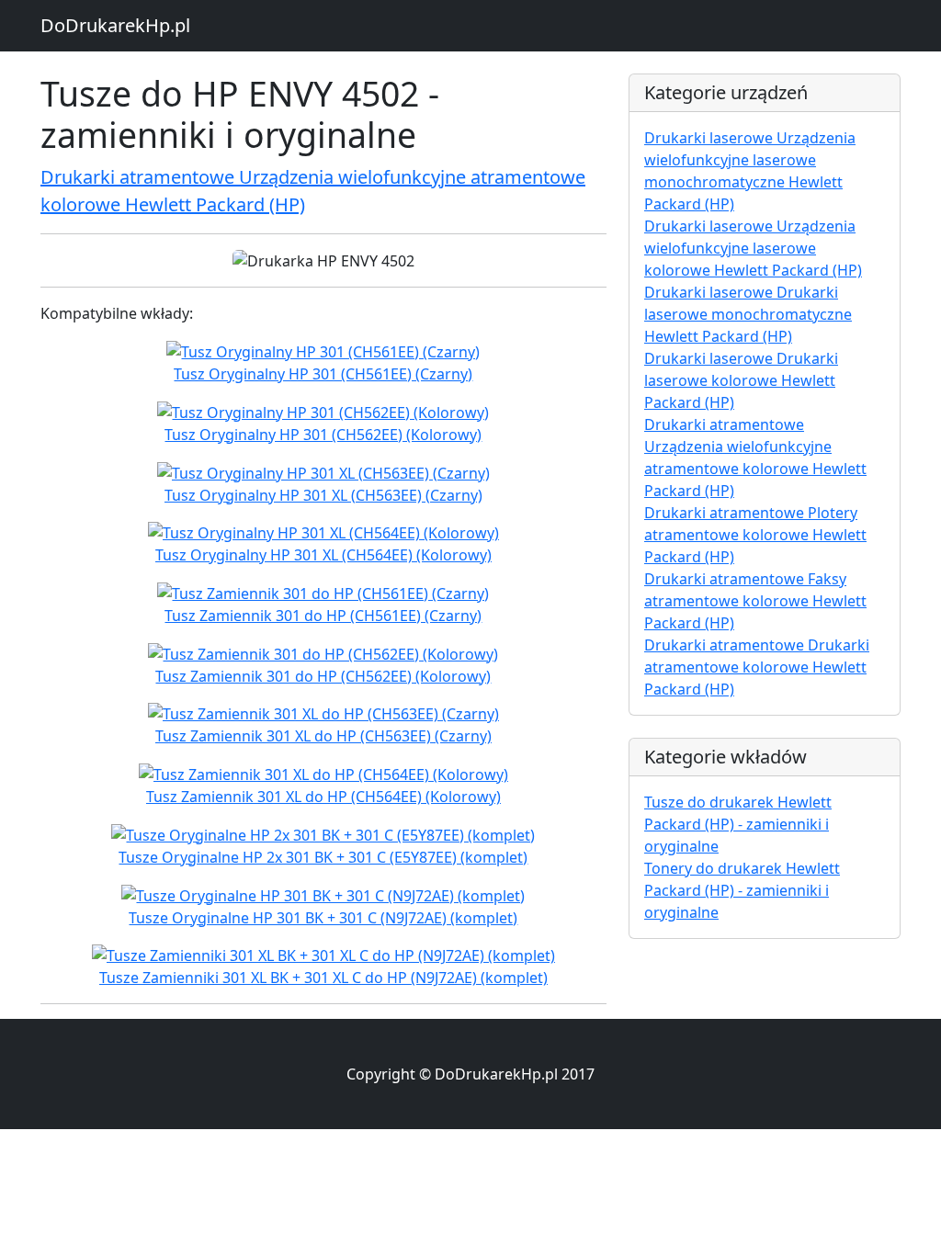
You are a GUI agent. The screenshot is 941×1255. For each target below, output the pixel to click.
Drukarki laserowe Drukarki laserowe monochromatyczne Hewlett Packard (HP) (748, 314)
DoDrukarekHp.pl (115, 25)
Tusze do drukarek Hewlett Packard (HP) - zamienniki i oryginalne (738, 824)
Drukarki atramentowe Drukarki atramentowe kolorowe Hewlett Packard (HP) (756, 667)
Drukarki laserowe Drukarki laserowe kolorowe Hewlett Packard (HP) (741, 380)
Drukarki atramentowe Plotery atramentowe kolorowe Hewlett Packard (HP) (755, 535)
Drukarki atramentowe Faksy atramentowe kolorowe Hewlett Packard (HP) (755, 601)
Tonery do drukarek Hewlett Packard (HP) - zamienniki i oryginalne (742, 890)
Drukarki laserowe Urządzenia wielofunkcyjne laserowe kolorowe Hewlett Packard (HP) (753, 248)
